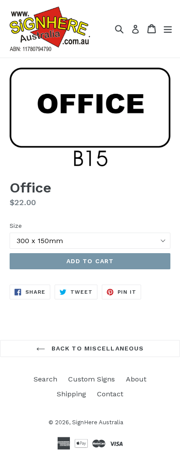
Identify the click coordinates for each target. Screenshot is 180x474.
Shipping (71, 394)
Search (45, 379)
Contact (110, 394)
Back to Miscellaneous (96, 348)
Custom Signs (91, 379)
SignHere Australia (97, 422)
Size (16, 225)
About (136, 379)
